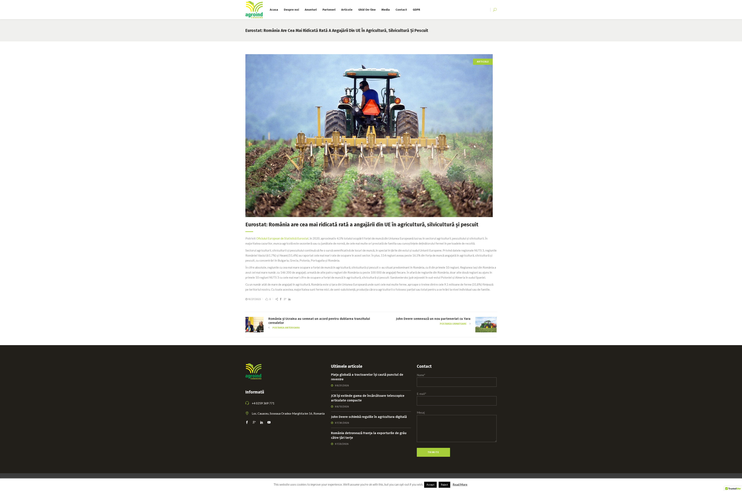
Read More (460, 484)
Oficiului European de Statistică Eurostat (282, 238)
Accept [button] (430, 484)
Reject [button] (444, 484)
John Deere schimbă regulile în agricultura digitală (369, 417)
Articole (483, 61)
